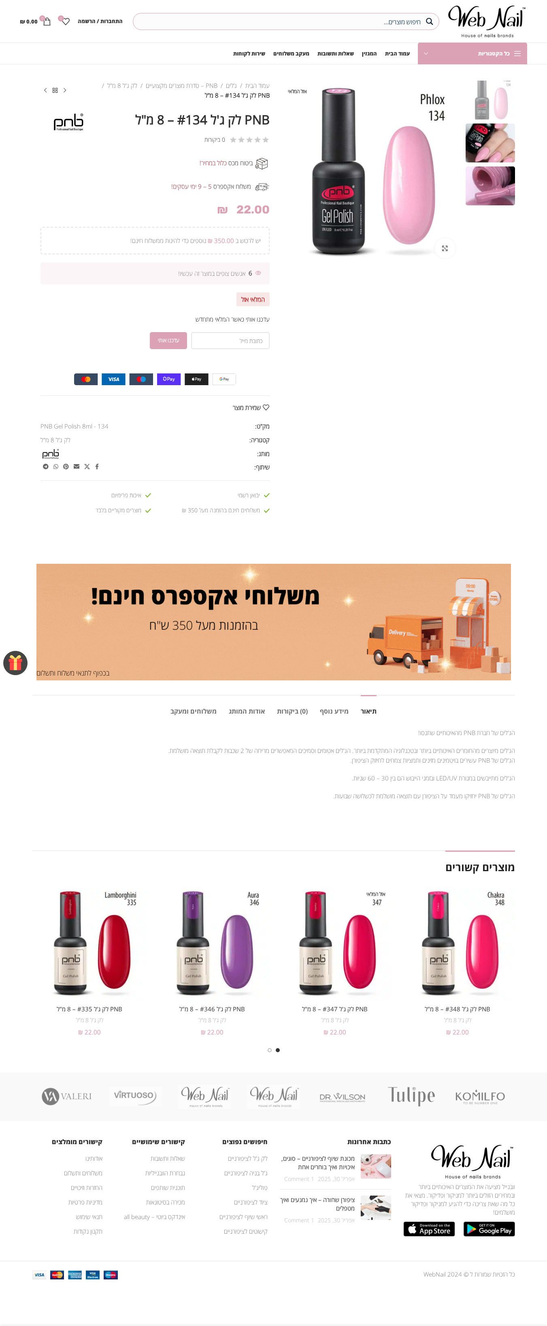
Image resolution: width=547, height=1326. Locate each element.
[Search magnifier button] (430, 21)
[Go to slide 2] (270, 1050)
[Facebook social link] (97, 466)
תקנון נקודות (88, 1231)
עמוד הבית (257, 85)
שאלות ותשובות (168, 1158)
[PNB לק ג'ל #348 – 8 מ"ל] (457, 944)
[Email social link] (76, 466)
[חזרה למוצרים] (55, 91)
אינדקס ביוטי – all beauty (154, 1217)
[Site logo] (485, 20)
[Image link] (470, 1161)
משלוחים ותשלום (83, 1173)
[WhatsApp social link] (56, 466)
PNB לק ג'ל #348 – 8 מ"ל (457, 1009)
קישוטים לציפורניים (246, 1231)
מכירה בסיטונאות (165, 1202)
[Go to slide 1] (278, 1050)
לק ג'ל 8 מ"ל (122, 85)
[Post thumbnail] (376, 1168)
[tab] (369, 707)
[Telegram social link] (45, 466)
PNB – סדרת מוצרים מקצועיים (181, 85)
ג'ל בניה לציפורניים (246, 1173)
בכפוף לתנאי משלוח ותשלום (72, 673)
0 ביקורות (214, 139)
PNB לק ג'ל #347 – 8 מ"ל (335, 1009)
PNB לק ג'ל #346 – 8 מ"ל (212, 1009)
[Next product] (45, 91)
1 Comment (299, 1179)
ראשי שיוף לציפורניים (243, 1217)
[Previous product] (65, 91)
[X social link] (87, 466)
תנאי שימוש (89, 1217)
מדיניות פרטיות (85, 1202)
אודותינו (93, 1158)
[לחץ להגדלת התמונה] (445, 248)
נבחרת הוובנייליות (165, 1173)
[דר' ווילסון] (342, 1097)
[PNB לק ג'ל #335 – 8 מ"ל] (89, 944)
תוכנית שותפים (168, 1187)
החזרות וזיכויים (86, 1187)
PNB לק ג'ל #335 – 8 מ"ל (89, 1009)
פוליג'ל (260, 1187)
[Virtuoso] (135, 1097)
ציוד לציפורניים (251, 1202)
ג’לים (231, 85)
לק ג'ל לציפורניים (248, 1158)
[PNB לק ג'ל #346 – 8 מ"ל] (212, 944)
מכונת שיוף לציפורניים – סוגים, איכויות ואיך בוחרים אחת (318, 1162)
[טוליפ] (411, 1097)
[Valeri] (66, 1097)
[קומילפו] (480, 1097)
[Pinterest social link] (66, 466)
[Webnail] (204, 1097)
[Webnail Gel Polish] (273, 1097)
